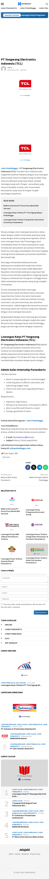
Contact (17, 854)
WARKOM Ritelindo (18, 738)
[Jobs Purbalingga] (24, 3)
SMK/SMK (22, 683)
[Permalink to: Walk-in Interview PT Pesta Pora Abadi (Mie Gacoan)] (12, 500)
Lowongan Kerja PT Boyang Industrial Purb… (29, 795)
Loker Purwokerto (13, 629)
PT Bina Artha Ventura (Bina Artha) (27, 837)
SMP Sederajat (11, 643)
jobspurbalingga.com (20, 448)
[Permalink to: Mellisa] (3, 68)
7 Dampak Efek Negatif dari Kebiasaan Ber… (24, 804)
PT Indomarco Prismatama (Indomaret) (18, 729)
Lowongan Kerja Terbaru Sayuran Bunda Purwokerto (11, 561)
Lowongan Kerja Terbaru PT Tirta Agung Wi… (21, 685)
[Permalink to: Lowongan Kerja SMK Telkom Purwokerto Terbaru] (12, 525)
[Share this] (27, 467)
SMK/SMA (6, 457)
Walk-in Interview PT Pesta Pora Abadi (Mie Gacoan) (10, 511)
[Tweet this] (33, 467)
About (11, 854)
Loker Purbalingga (13, 634)
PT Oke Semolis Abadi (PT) (22, 748)
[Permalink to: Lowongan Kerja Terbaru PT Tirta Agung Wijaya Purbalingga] (24, 667)
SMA (17, 683)
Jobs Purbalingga (34, 420)
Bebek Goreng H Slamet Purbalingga (38, 477)
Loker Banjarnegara (8, 724)
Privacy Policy (35, 854)
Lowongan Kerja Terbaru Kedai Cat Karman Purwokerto (36, 560)
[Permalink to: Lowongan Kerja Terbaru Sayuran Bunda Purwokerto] (12, 550)
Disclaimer (25, 854)
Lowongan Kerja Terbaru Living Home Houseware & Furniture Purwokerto (37, 536)
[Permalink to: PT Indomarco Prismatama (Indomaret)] (24, 709)
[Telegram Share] (39, 467)
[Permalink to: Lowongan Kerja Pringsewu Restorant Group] (37, 501)
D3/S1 (7, 638)
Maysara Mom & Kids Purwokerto (9, 477)
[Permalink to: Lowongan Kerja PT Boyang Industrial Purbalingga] (24, 773)
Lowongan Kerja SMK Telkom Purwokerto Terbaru (10, 536)
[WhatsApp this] (45, 467)
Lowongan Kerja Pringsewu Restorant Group (35, 512)
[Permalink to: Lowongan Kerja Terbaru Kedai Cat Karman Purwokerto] (37, 550)
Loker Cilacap (22, 724)
